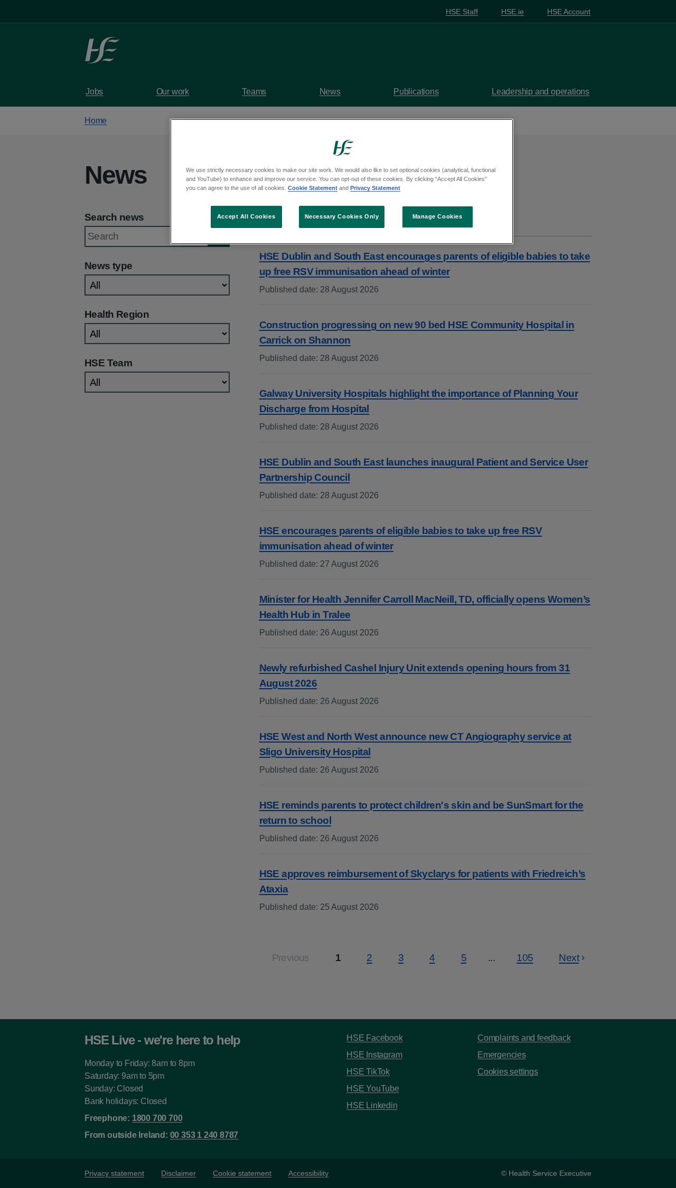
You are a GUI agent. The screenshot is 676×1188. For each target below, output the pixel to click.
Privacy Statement (375, 188)
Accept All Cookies (246, 216)
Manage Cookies (437, 216)
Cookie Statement (312, 188)
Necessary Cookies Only (342, 216)
